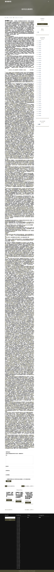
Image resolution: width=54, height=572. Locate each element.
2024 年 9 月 (18, 548)
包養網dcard (27, 95)
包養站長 (19, 44)
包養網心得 (20, 76)
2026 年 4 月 (39, 48)
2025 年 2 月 (39, 76)
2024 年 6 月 (18, 552)
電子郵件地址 (8, 470)
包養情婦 (6, 37)
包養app (17, 174)
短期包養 (18, 33)
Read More (9, 500)
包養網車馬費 (14, 88)
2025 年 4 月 (39, 72)
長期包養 (30, 73)
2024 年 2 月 (39, 99)
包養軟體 (10, 72)
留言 (6, 455)
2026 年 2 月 (39, 52)
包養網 (9, 29)
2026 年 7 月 (39, 42)
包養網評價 (9, 115)
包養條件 (29, 77)
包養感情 (8, 36)
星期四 (40, 517)
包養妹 (14, 44)
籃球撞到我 (8, 1)
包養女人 (26, 124)
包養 (18, 23)
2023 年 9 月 (39, 109)
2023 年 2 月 (39, 113)
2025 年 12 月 (39, 56)
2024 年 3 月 (39, 97)
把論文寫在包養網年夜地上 (9, 509)
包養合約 (10, 95)
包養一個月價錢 (15, 73)
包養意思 (8, 22)
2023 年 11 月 (39, 105)
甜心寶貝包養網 (28, 90)
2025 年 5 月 (39, 70)
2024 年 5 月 (18, 553)
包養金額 (19, 128)
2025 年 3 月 (39, 74)
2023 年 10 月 (39, 107)
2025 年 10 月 (39, 60)
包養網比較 (7, 101)
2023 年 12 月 (39, 103)
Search (42, 24)
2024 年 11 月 (39, 82)
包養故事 (20, 93)
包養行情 (7, 44)
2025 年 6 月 (39, 68)
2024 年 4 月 (18, 554)
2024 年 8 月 (18, 549)
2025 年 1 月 (39, 78)
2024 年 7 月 (18, 550)
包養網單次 (11, 27)
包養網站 (28, 75)
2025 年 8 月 (39, 64)
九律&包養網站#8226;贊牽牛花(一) (29, 509)
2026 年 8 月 (39, 40)
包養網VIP (7, 84)
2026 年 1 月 (39, 54)
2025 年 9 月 (39, 62)
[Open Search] (48, 1)
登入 (38, 32)
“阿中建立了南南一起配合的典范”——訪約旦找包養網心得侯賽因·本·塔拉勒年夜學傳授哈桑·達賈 (29, 495)
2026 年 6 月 (39, 44)
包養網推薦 (28, 83)
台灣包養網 (9, 88)
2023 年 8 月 (39, 111)
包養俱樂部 (27, 23)
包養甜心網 (19, 22)
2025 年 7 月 (39, 66)
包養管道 (7, 50)
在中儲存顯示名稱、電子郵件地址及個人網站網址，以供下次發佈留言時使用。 (19, 479)
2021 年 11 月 (39, 115)
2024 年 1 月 (39, 101)
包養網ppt (14, 84)
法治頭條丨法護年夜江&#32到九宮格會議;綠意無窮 (9, 494)
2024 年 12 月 (39, 80)
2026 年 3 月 (39, 50)
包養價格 (21, 91)
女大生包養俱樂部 (25, 85)
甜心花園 (12, 122)
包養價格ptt (24, 104)
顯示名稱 (7, 466)
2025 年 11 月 (39, 58)
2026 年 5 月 (39, 46)
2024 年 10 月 (39, 84)
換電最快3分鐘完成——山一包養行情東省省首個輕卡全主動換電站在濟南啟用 (19, 495)
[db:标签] (39, 124)
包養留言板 (26, 22)
